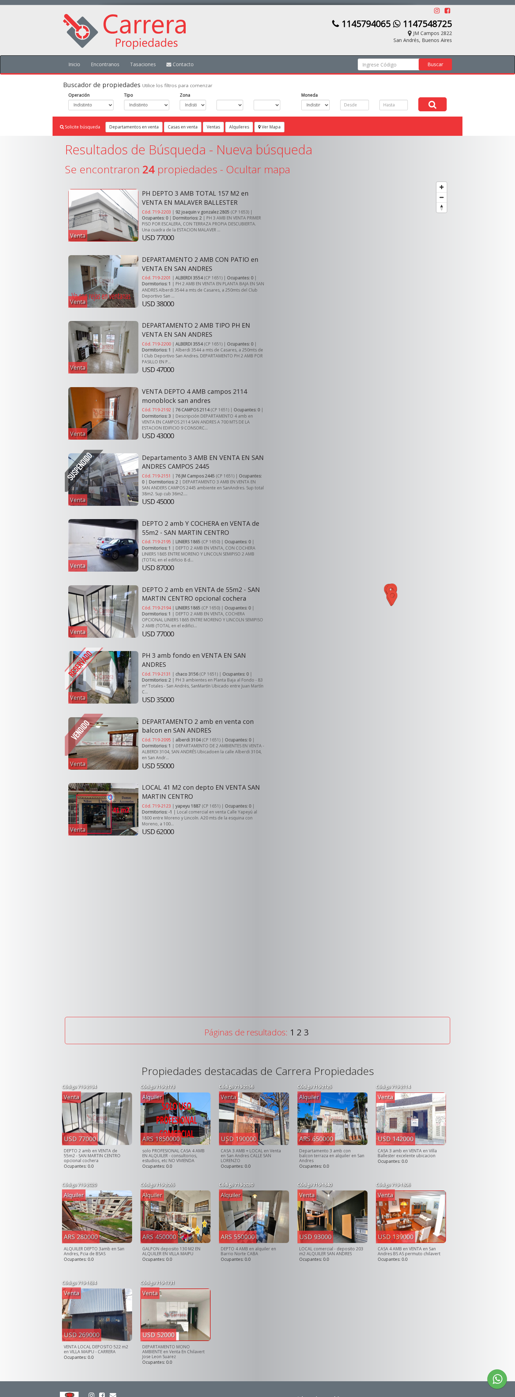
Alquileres (239, 127)
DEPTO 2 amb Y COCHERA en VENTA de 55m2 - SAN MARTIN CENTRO (200, 528)
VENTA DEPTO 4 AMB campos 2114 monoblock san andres (194, 396)
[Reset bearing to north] (442, 207)
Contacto (182, 64)
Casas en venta (183, 127)
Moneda (309, 95)
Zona (185, 95)
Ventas (213, 127)
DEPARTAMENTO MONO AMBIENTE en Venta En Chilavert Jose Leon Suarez (173, 1352)
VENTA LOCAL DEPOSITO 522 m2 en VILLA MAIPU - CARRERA (96, 1349)
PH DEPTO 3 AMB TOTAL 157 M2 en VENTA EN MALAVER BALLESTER (195, 198)
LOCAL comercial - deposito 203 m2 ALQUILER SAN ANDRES (331, 1251)
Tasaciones (143, 64)
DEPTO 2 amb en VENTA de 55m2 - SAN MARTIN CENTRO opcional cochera (201, 594)
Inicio (74, 64)
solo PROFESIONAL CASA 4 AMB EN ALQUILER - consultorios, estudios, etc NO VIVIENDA (173, 1156)
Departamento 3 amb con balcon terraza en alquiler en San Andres (331, 1156)
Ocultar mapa (258, 169)
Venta (77, 235)
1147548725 (426, 23)
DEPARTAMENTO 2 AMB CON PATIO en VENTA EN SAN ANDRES (200, 264)
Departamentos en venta (134, 127)
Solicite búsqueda (82, 127)
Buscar (435, 64)
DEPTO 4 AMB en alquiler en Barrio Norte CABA (248, 1251)
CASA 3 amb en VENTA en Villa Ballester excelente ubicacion (407, 1153)
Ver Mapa (271, 127)
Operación (79, 95)
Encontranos (105, 64)
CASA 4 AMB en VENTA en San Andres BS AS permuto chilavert (409, 1251)
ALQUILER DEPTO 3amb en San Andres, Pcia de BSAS (94, 1251)
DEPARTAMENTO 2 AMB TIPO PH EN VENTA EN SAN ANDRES (196, 329)
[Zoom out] (442, 197)
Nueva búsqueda (264, 149)
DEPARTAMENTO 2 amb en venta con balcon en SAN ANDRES (198, 726)
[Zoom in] (442, 187)
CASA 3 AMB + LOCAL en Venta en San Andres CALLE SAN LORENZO (251, 1156)
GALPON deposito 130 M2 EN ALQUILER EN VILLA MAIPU (171, 1251)
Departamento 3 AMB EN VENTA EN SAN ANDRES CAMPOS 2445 (203, 462)
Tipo (128, 95)
